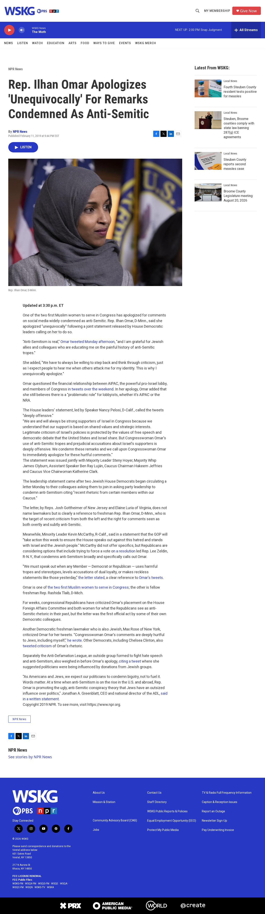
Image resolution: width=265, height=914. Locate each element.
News (8, 43)
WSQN (29, 887)
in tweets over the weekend (90, 389)
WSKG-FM (17, 883)
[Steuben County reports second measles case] (208, 161)
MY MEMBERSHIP (217, 10)
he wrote (74, 640)
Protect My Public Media (163, 830)
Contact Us (154, 792)
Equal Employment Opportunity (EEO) (171, 820)
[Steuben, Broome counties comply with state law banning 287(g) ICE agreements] (208, 120)
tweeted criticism (37, 646)
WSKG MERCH (145, 43)
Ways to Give (104, 43)
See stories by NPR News (30, 756)
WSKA (50, 887)
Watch (37, 43)
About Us (99, 792)
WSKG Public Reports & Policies (167, 811)
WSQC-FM (18, 887)
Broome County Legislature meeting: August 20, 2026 (238, 195)
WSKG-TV (40, 887)
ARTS (73, 43)
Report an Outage (213, 811)
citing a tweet (130, 661)
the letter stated (91, 577)
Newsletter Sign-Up (214, 820)
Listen (22, 43)
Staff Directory (157, 802)
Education (55, 43)
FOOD (85, 43)
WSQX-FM (30, 883)
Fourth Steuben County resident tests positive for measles (240, 91)
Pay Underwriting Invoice (218, 830)
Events (125, 43)
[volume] (21, 30)
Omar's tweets (151, 577)
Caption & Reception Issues (219, 802)
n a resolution (124, 551)
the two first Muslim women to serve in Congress (88, 587)
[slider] (28, 30)
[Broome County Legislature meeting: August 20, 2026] (208, 193)
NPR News (15, 69)
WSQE (54, 883)
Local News (230, 81)
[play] (9, 30)
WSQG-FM (43, 883)
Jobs (96, 829)
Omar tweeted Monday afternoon (87, 341)
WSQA (63, 883)
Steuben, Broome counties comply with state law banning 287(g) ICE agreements (239, 128)
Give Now (248, 11)
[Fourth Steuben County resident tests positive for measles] (208, 88)
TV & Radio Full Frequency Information (227, 792)
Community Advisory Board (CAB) (115, 820)
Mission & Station (104, 802)
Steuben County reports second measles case (235, 164)
